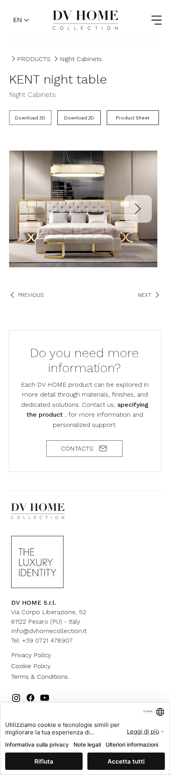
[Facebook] (30, 698)
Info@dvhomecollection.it (49, 631)
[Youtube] (45, 698)
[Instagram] (16, 698)
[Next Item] (138, 209)
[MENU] (152, 20)
